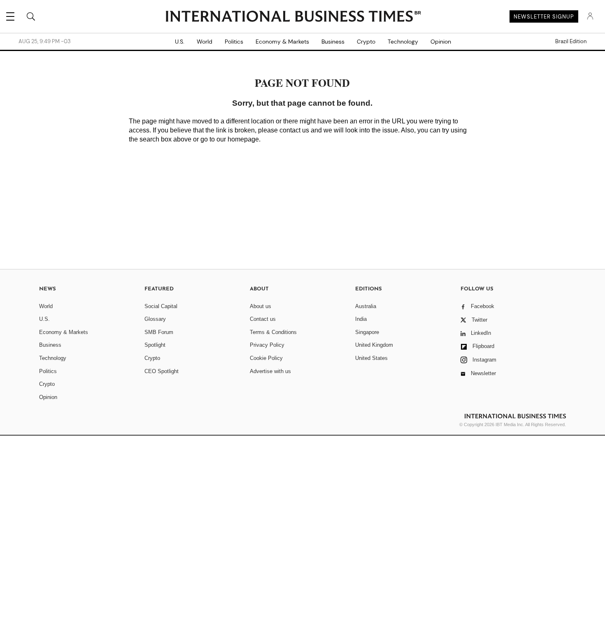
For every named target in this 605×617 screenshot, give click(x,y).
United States (371, 358)
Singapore (367, 332)
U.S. (179, 41)
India (361, 319)
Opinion (440, 41)
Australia (365, 306)
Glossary (155, 319)
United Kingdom (374, 345)
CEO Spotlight (161, 371)
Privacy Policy (267, 345)
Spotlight (154, 345)
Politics (234, 41)
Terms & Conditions (273, 332)
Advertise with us (270, 371)
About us (260, 306)
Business (332, 41)
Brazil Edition (570, 41)
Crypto (366, 41)
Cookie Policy (266, 358)
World (204, 41)
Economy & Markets (282, 41)
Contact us (263, 319)
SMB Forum (158, 332)
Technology (403, 41)
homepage (243, 139)
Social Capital (160, 306)
